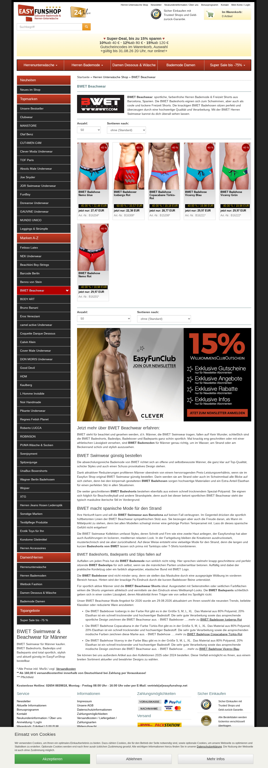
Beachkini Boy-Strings (34, 264)
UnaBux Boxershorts (33, 470)
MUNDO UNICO (30, 220)
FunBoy (25, 194)
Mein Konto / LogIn (240, 5)
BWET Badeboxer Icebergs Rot (221, 619)
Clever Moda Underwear (36, 151)
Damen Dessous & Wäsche (134, 65)
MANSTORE (28, 125)
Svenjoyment (28, 453)
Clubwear (26, 117)
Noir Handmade (30, 402)
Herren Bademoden (33, 575)
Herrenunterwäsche (39, 65)
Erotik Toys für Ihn (32, 531)
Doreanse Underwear (34, 203)
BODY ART (27, 299)
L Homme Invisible (32, 393)
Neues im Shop (30, 89)
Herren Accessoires (33, 548)
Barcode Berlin (30, 273)
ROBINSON (28, 436)
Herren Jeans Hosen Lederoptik (41, 505)
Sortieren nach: (118, 123)
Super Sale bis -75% (226, 65)
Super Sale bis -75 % (34, 620)
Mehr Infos (216, 759)
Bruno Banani (29, 307)
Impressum (84, 701)
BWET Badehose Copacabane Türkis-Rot (214, 634)
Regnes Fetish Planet (34, 419)
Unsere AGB (85, 705)
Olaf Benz (26, 134)
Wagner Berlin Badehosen (37, 479)
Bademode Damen (180, 65)
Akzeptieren (52, 759)
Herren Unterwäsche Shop (134, 5)
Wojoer (25, 488)
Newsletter (156, 5)
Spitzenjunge (28, 462)
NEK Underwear (30, 256)
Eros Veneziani (30, 316)
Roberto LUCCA (30, 428)
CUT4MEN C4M (30, 143)
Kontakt (225, 5)
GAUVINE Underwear (34, 211)
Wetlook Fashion (31, 584)
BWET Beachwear (32, 290)
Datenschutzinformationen (94, 709)
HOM (23, 376)
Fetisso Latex (29, 247)
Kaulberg (26, 385)
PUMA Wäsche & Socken (36, 445)
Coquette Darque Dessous (37, 333)
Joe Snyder (27, 177)
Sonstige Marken (31, 513)
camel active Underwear (36, 325)
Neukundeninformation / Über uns (181, 5)
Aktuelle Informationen (31, 705)
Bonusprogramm (209, 5)
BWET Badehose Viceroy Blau (219, 649)
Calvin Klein (28, 342)
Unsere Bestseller (32, 108)
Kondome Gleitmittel (33, 539)
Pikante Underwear (32, 410)
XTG (23, 496)
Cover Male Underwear (35, 350)
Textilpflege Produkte (34, 522)
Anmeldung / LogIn (29, 722)
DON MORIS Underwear (36, 359)
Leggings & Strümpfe (34, 228)
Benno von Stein (31, 282)
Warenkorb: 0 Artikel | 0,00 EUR (38, 726)
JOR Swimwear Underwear (38, 185)
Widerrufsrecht (87, 726)
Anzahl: (82, 123)
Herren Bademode (86, 65)
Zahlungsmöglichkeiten (92, 713)
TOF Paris (27, 160)
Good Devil (27, 367)
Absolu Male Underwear (36, 168)
